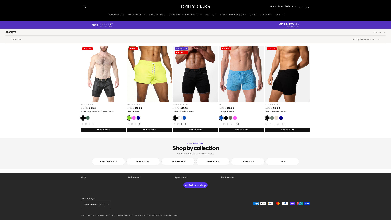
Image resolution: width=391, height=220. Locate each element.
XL (93, 124)
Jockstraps (178, 161)
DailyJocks (92, 215)
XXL (237, 124)
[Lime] (129, 118)
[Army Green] (88, 118)
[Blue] (184, 118)
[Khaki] (230, 118)
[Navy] (138, 118)
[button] (84, 6)
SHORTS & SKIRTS (108, 161)
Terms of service (155, 215)
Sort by (356, 39)
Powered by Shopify (106, 215)
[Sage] (272, 118)
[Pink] (134, 118)
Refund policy (124, 215)
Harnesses (248, 161)
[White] (180, 118)
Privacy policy (139, 215)
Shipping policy (171, 215)
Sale (282, 161)
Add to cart (103, 130)
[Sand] (276, 118)
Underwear (143, 161)
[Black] (83, 118)
